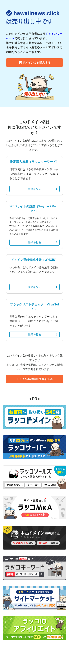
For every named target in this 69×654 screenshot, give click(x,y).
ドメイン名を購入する (37, 62)
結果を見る (34, 188)
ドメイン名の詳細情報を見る (34, 378)
